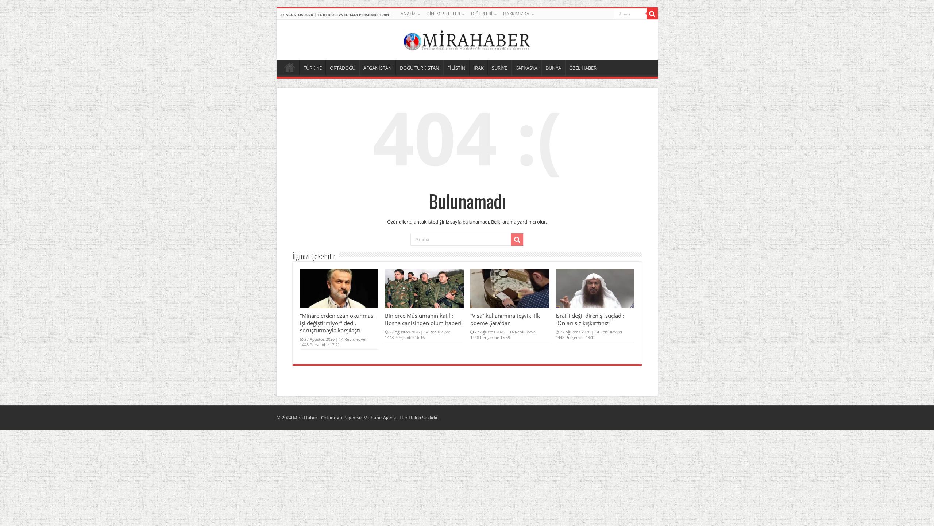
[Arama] (652, 13)
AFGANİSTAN (377, 68)
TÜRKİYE (313, 68)
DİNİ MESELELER (443, 14)
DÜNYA (553, 68)
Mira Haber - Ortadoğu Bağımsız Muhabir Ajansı (344, 417)
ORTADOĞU (342, 68)
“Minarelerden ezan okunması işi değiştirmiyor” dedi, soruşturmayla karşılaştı (337, 323)
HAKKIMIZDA (516, 14)
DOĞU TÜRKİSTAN (419, 68)
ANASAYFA (289, 67)
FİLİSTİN (456, 68)
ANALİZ (408, 14)
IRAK (479, 68)
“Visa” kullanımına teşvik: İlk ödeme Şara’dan (505, 319)
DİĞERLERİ (481, 14)
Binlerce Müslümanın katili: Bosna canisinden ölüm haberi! (424, 319)
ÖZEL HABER (583, 68)
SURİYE (499, 68)
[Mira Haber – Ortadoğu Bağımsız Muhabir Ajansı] (467, 38)
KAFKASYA (526, 68)
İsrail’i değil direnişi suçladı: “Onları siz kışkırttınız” (590, 319)
